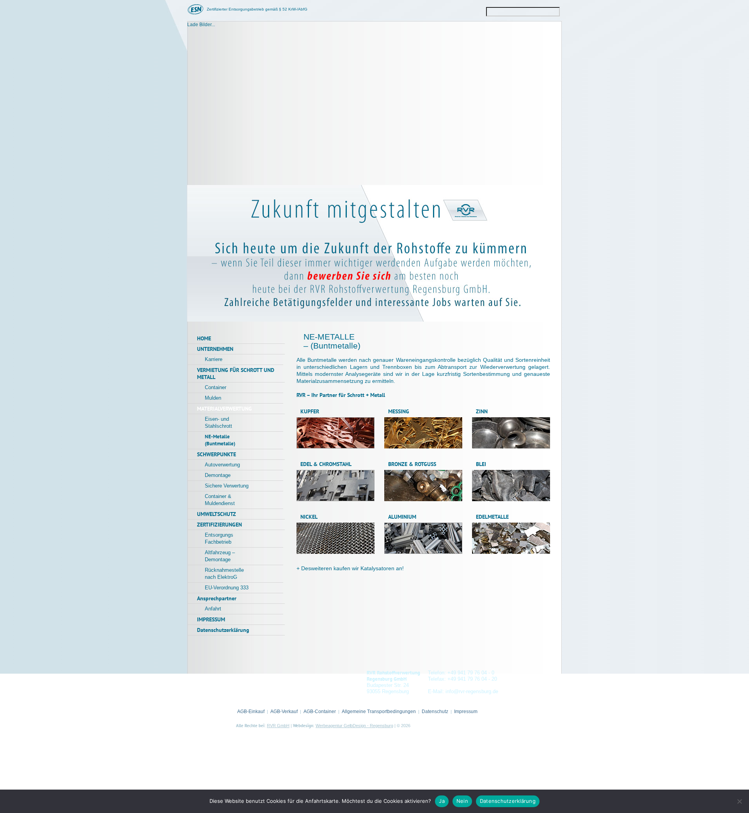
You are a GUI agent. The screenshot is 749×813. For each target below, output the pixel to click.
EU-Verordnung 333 (226, 588)
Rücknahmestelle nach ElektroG (224, 573)
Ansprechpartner (216, 598)
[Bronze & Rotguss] (423, 499)
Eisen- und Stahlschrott (218, 422)
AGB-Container (320, 711)
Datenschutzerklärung (223, 629)
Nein (462, 801)
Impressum (465, 711)
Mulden (213, 398)
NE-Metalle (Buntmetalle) (220, 440)
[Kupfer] (335, 446)
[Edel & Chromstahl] (335, 499)
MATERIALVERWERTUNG (224, 408)
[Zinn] (511, 446)
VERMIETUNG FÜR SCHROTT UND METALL (235, 373)
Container (215, 387)
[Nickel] (335, 552)
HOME (204, 338)
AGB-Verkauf (284, 711)
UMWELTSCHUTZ (216, 514)
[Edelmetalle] (511, 552)
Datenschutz (435, 711)
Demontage (218, 475)
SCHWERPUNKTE (216, 454)
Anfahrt (213, 609)
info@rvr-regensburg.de (471, 691)
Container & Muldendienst (220, 499)
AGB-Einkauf (250, 711)
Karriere (213, 359)
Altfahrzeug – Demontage (220, 556)
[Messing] (423, 446)
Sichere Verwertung (226, 486)
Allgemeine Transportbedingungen (379, 711)
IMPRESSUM (211, 619)
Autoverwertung (222, 465)
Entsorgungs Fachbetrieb (219, 538)
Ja (442, 801)
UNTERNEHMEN (215, 348)
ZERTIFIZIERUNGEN (219, 524)
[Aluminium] (423, 552)
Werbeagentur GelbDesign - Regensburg (354, 725)
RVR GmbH (278, 725)
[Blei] (511, 499)
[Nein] (739, 801)
